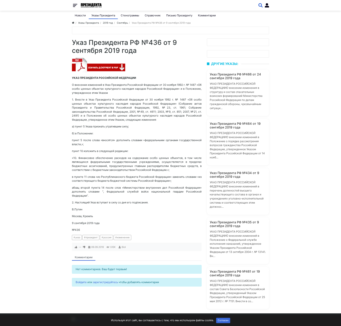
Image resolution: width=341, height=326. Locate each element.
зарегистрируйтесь (105, 282)
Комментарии (84, 257)
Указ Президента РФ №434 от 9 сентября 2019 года (234, 174)
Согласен (223, 320)
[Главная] (73, 22)
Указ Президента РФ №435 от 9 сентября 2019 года (234, 224)
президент (92, 237)
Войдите (81, 282)
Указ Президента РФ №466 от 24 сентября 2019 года (235, 76)
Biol (124, 247)
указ (77, 237)
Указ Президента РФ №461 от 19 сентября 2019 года (235, 273)
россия (107, 237)
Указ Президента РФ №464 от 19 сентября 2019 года (235, 125)
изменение (123, 237)
